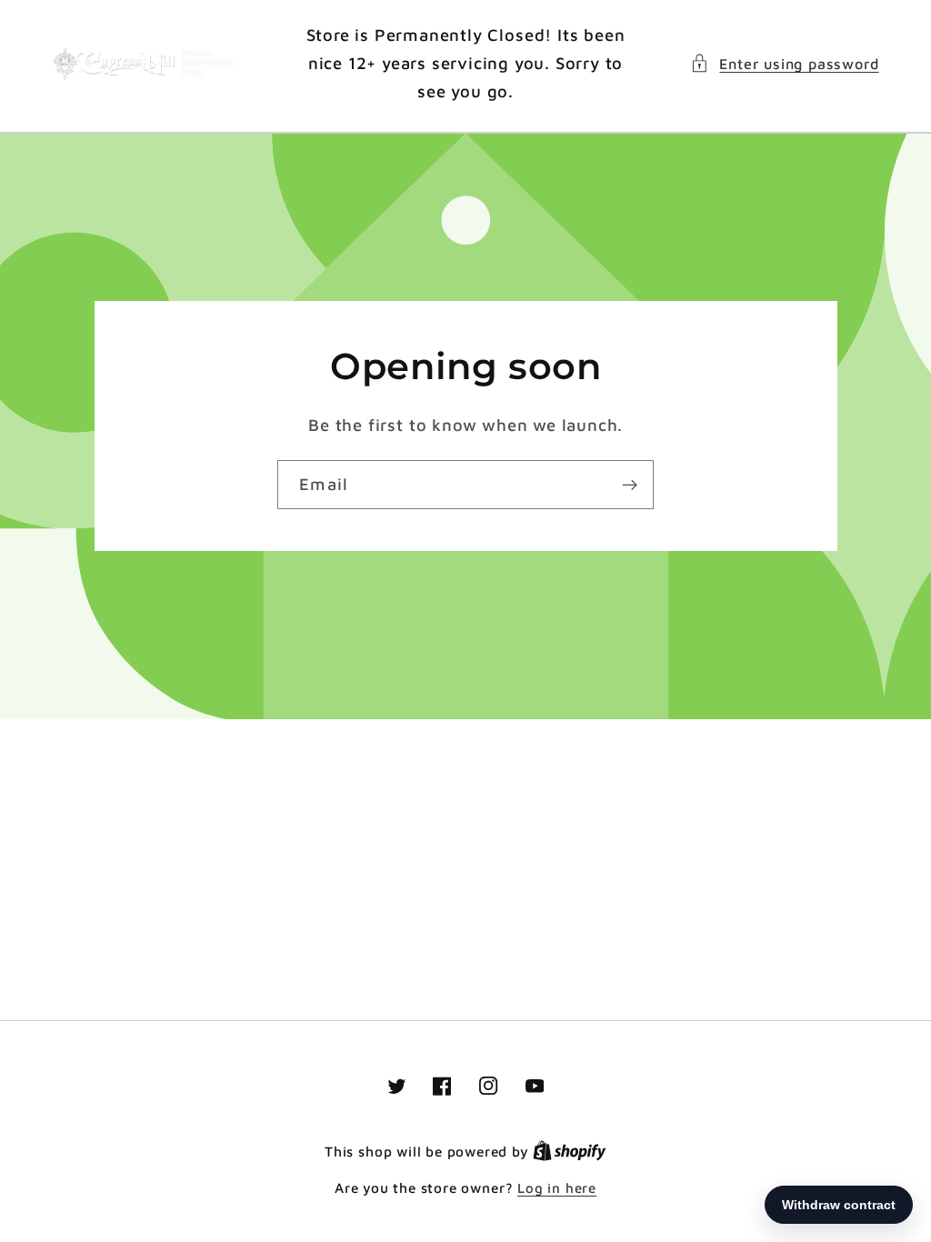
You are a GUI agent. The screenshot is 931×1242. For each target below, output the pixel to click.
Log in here (556, 1188)
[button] (784, 63)
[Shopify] (569, 1151)
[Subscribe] (629, 484)
